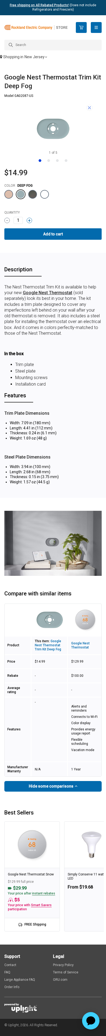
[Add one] (29, 220)
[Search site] (53, 45)
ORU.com (60, 980)
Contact (10, 965)
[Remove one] (7, 220)
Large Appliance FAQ (19, 980)
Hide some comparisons (51, 786)
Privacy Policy (63, 965)
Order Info (11, 987)
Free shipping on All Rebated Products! (39, 5)
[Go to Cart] (81, 27)
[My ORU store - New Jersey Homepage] (36, 27)
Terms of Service (65, 972)
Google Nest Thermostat (47, 292)
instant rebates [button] (43, 893)
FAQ (7, 972)
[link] (32, 876)
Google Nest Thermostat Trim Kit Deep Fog (48, 645)
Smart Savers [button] (41, 905)
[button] (53, 57)
